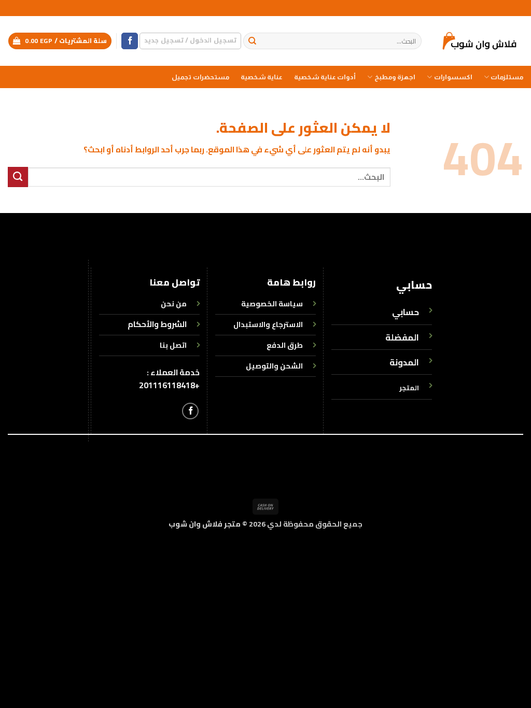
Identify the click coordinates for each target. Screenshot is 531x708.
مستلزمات (507, 77)
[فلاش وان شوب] (480, 40)
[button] (190, 41)
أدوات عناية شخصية (325, 77)
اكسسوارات (453, 77)
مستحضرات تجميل (200, 77)
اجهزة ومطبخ (394, 77)
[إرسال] (252, 41)
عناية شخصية (262, 77)
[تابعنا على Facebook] (129, 41)
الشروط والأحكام (157, 324)
